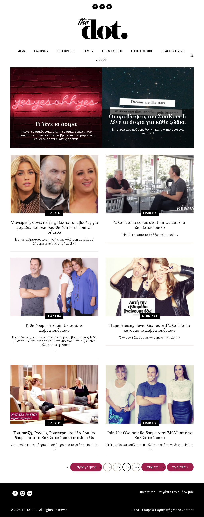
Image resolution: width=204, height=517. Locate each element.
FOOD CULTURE (142, 51)
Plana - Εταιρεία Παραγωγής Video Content (162, 510)
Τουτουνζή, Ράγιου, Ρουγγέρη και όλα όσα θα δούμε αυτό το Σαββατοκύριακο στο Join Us (54, 435)
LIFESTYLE (149, 316)
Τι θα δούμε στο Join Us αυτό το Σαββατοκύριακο (54, 328)
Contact (109, 6)
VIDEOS (101, 60)
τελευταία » (180, 467)
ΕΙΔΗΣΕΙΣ (54, 213)
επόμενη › (153, 467)
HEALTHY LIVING (173, 51)
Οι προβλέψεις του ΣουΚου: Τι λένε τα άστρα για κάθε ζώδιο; (148, 119)
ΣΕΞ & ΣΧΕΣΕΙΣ (112, 51)
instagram (102, 6)
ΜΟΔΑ (21, 51)
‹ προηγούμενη (86, 467)
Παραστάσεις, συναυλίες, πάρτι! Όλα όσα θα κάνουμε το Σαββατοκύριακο (149, 328)
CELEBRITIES (66, 51)
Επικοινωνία (147, 492)
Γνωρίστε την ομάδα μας (176, 492)
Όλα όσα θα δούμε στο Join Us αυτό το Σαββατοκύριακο (149, 225)
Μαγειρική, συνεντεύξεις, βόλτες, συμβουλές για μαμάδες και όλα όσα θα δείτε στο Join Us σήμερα (54, 227)
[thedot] (102, 27)
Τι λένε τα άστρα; (56, 124)
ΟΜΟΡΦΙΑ (41, 51)
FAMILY (88, 51)
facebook (95, 6)
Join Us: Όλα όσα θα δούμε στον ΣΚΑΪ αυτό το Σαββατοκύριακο (149, 435)
